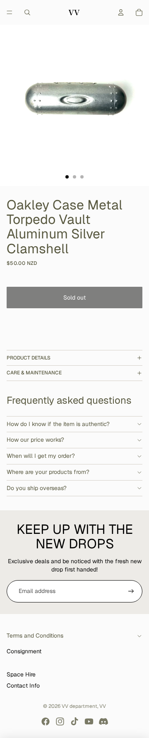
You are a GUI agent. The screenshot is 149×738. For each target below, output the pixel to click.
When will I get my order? (41, 455)
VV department (79, 706)
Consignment (24, 651)
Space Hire (21, 674)
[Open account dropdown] (121, 12)
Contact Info (23, 685)
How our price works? (35, 439)
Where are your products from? (48, 472)
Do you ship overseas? (37, 488)
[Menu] (9, 12)
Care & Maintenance (34, 372)
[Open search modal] (27, 12)
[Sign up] (131, 591)
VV (102, 706)
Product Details (28, 358)
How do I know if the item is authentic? (58, 424)
